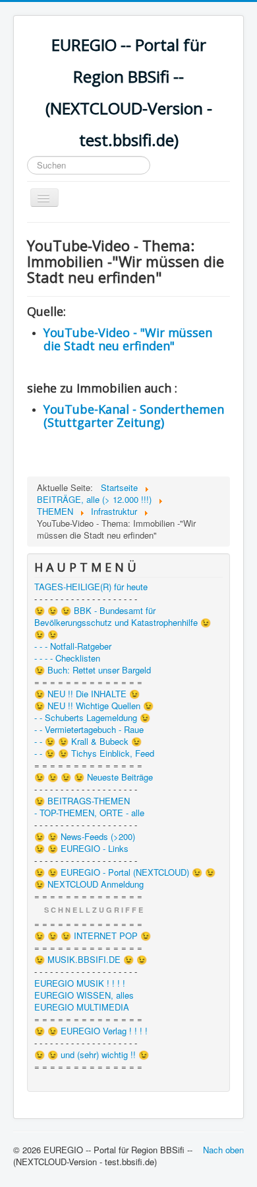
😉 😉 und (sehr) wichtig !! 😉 (91, 1055)
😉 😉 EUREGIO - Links (81, 849)
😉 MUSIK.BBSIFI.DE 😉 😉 (90, 960)
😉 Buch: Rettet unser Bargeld (92, 670)
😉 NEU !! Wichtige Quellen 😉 (94, 706)
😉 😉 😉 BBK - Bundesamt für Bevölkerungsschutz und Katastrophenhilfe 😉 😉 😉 (122, 622)
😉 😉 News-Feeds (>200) (84, 837)
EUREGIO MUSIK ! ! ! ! (79, 983)
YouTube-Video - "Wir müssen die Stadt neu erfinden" (127, 339)
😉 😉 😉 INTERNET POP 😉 (92, 936)
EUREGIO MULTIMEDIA (81, 1007)
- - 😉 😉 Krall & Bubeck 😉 (88, 741)
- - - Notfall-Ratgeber (72, 646)
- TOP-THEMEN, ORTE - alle (89, 813)
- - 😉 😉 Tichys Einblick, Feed (94, 753)
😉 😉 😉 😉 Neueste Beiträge (93, 777)
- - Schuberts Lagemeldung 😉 (92, 718)
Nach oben (223, 1149)
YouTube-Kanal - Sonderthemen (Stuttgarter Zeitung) (133, 415)
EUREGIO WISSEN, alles (84, 995)
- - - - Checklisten (67, 658)
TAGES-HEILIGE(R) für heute (91, 587)
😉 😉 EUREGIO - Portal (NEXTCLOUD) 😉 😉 (124, 872)
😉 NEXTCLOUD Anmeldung (89, 884)
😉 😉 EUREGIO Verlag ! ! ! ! (91, 1031)
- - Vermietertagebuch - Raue (89, 730)
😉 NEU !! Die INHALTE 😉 (87, 694)
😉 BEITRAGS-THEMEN (82, 801)
